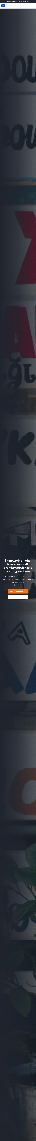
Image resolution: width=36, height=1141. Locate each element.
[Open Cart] (28, 5)
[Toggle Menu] (33, 5)
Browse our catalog (18, 597)
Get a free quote (16, 591)
